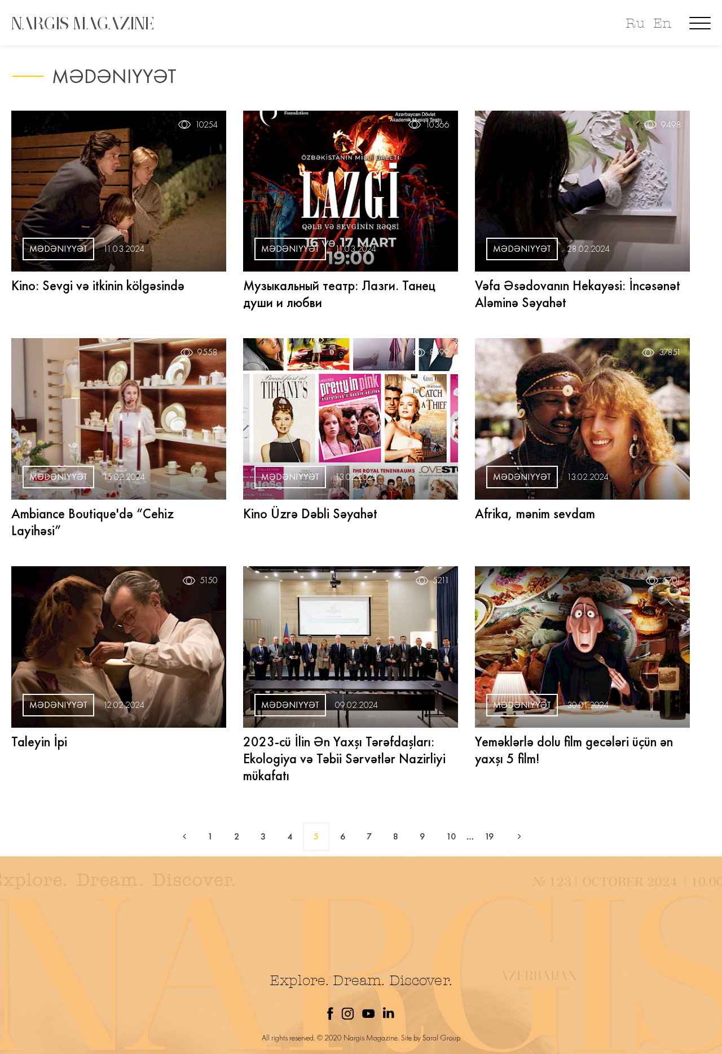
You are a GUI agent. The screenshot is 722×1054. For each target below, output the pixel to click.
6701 (672, 580)
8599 (440, 352)
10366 (437, 124)
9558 (207, 352)
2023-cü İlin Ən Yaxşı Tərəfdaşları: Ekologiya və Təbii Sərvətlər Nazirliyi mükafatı (344, 758)
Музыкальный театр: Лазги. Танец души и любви (339, 294)
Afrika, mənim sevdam (535, 513)
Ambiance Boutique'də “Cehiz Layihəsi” (92, 522)
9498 (671, 124)
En (662, 23)
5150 (209, 580)
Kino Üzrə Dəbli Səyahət (310, 513)
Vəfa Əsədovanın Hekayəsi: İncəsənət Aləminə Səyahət (577, 294)
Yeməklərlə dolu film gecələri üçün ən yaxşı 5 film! (574, 750)
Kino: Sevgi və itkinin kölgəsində (97, 285)
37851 (670, 352)
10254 (206, 124)
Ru (635, 23)
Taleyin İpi (39, 741)
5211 (441, 580)
